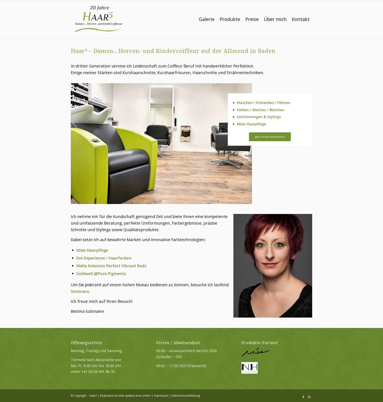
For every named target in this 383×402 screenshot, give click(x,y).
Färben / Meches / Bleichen (260, 109)
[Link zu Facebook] (303, 397)
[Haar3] (99, 19)
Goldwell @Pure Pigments (101, 273)
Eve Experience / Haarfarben (103, 258)
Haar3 (93, 395)
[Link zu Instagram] (309, 397)
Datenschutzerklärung (186, 395)
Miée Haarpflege (251, 124)
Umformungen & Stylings (259, 116)
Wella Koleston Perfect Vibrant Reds (111, 265)
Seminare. (80, 291)
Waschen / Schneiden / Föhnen (263, 102)
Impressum (161, 395)
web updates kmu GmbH (135, 395)
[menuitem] (206, 19)
